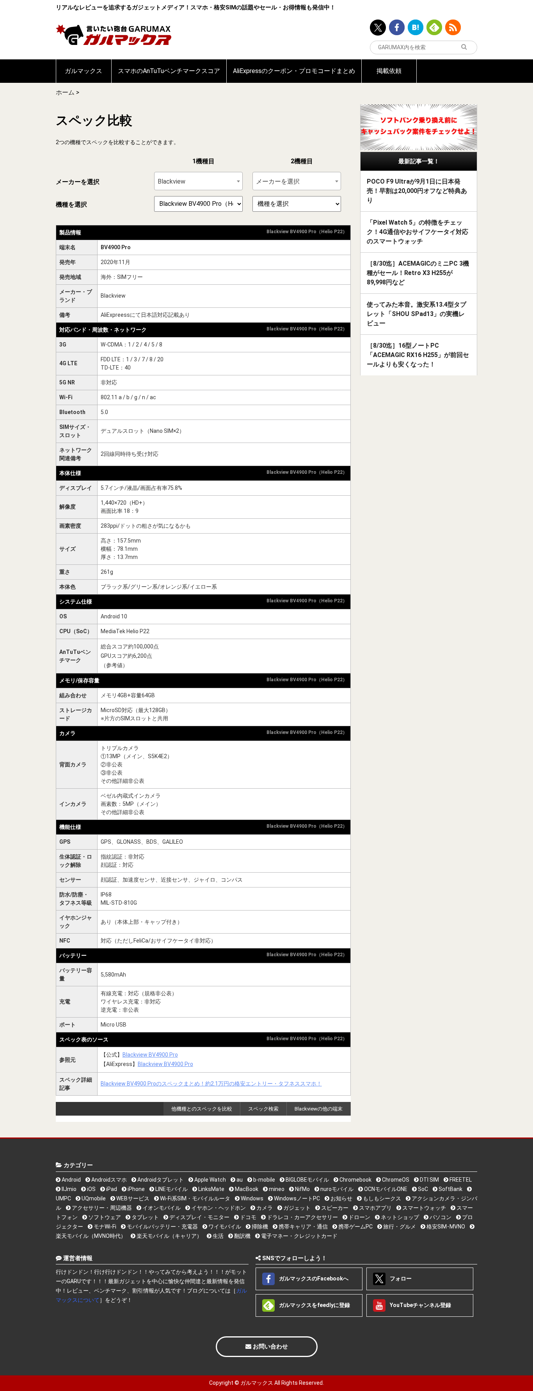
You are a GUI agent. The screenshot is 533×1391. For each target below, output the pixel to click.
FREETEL (460, 1180)
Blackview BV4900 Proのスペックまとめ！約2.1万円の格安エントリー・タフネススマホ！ (211, 1083)
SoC (422, 1189)
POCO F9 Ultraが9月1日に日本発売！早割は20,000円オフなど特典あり (417, 191)
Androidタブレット (160, 1180)
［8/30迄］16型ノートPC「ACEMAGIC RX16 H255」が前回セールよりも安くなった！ (418, 355)
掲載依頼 (389, 71)
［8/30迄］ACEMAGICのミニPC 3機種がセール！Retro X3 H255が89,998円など (418, 273)
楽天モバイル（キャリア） (168, 1236)
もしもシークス (381, 1198)
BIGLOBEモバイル (306, 1180)
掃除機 (259, 1226)
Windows (251, 1198)
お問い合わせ (269, 1346)
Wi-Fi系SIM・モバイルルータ (194, 1198)
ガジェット (296, 1208)
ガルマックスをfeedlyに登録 (314, 1305)
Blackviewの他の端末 (319, 1109)
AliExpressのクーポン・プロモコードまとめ (294, 71)
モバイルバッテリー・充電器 (162, 1226)
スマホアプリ (375, 1208)
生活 (217, 1236)
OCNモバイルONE (385, 1189)
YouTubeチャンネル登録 (420, 1305)
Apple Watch (209, 1180)
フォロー (400, 1278)
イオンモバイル (161, 1208)
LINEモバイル (171, 1189)
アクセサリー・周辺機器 (101, 1208)
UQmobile (93, 1198)
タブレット (144, 1217)
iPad (111, 1189)
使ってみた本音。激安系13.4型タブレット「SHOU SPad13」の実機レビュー (416, 314)
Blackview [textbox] (171, 181)
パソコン (439, 1217)
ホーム (65, 92)
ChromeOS (395, 1180)
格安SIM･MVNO (445, 1226)
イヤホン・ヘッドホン (218, 1208)
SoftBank (449, 1189)
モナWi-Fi (104, 1226)
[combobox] (198, 181)
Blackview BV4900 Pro (150, 1055)
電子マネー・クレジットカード (299, 1236)
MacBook (246, 1189)
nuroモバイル (336, 1189)
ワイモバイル (224, 1226)
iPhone (135, 1189)
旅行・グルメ (399, 1226)
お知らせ (340, 1198)
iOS (91, 1189)
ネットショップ (399, 1217)
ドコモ (247, 1217)
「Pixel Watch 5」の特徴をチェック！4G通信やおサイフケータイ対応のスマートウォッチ (417, 232)
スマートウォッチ (423, 1208)
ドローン (358, 1217)
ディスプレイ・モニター (198, 1217)
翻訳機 (242, 1236)
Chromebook (354, 1180)
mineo (276, 1189)
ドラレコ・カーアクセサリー (302, 1217)
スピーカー (334, 1208)
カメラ (264, 1208)
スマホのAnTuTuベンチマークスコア (169, 71)
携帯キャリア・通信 (302, 1226)
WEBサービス (132, 1198)
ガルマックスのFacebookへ (313, 1278)
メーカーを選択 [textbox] (278, 181)
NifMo (302, 1189)
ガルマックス (83, 71)
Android (70, 1180)
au (239, 1180)
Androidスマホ (108, 1180)
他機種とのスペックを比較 (201, 1109)
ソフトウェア (104, 1217)
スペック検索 (263, 1109)
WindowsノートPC (296, 1198)
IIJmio (68, 1189)
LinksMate (210, 1189)
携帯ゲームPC (355, 1226)
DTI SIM (429, 1180)
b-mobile (263, 1180)
